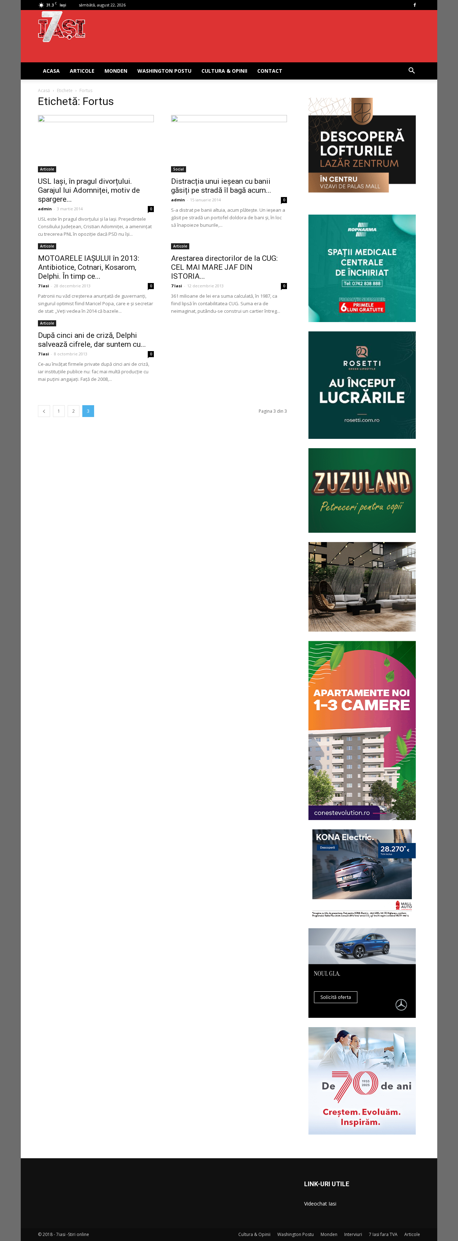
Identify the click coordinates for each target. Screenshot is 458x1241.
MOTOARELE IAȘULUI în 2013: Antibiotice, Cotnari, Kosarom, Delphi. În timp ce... (88, 267)
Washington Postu (164, 70)
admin (45, 208)
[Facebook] (414, 5)
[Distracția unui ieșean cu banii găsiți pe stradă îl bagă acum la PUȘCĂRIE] (229, 143)
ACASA (51, 70)
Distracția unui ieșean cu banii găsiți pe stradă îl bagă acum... (221, 186)
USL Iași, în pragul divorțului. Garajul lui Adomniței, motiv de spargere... (89, 190)
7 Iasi (43, 285)
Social (178, 169)
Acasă (44, 90)
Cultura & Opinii (224, 70)
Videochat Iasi (320, 1203)
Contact (269, 70)
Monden (115, 70)
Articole (82, 70)
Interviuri (353, 1234)
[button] (411, 71)
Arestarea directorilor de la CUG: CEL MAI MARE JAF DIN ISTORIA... (224, 267)
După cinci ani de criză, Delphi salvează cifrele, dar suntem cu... (92, 340)
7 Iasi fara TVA (383, 1234)
